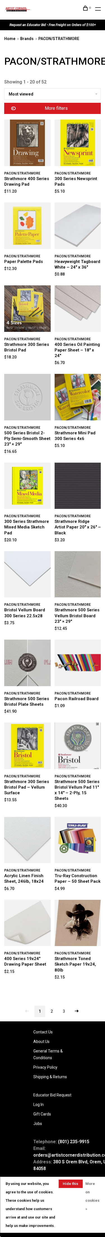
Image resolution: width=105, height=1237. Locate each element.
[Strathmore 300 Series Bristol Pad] (27, 309)
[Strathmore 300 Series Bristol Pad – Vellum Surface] (27, 747)
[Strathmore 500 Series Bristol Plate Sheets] (27, 664)
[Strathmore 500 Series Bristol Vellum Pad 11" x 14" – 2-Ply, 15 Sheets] (78, 747)
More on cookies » (92, 1196)
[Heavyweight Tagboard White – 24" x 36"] (78, 226)
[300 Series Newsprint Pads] (78, 144)
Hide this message (70, 1185)
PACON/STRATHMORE (58, 38)
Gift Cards (42, 1114)
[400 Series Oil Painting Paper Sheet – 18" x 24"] (78, 309)
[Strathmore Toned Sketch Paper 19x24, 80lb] (78, 924)
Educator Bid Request (52, 1095)
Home (9, 38)
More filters (56, 108)
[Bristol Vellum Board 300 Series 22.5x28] (27, 575)
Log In (38, 1104)
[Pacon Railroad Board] (78, 664)
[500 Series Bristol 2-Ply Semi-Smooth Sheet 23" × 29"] (27, 398)
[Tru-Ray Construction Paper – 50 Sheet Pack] (78, 841)
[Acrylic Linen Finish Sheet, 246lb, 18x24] (27, 841)
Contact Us (43, 1032)
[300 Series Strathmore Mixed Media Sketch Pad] (27, 487)
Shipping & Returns (50, 1077)
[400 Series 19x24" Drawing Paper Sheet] (27, 924)
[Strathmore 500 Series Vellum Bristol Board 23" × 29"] (78, 575)
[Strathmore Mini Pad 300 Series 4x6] (78, 398)
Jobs (37, 1123)
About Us (41, 1041)
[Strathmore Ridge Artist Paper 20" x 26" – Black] (78, 487)
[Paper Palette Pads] (27, 226)
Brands (27, 38)
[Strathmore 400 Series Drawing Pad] (27, 144)
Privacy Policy (45, 1067)
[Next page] (77, 1011)
